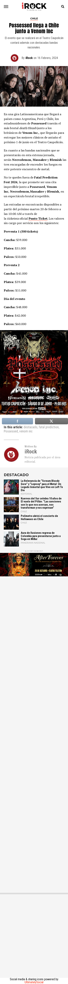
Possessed (11, 431)
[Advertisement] (34, 732)
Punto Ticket (38, 218)
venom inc (25, 431)
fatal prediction (49, 427)
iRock (29, 58)
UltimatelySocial (34, 982)
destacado (30, 427)
